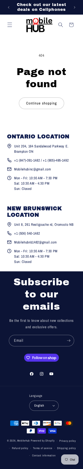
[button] (9, 24)
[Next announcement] (74, 7)
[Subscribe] (68, 340)
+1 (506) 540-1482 (27, 233)
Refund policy (20, 448)
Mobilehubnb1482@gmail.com (35, 242)
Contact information (44, 455)
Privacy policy (67, 441)
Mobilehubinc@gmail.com (32, 169)
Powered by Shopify (43, 441)
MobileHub (23, 441)
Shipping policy (66, 448)
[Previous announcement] (9, 7)
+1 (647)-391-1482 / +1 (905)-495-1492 (41, 160)
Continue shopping (41, 103)
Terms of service (42, 448)
